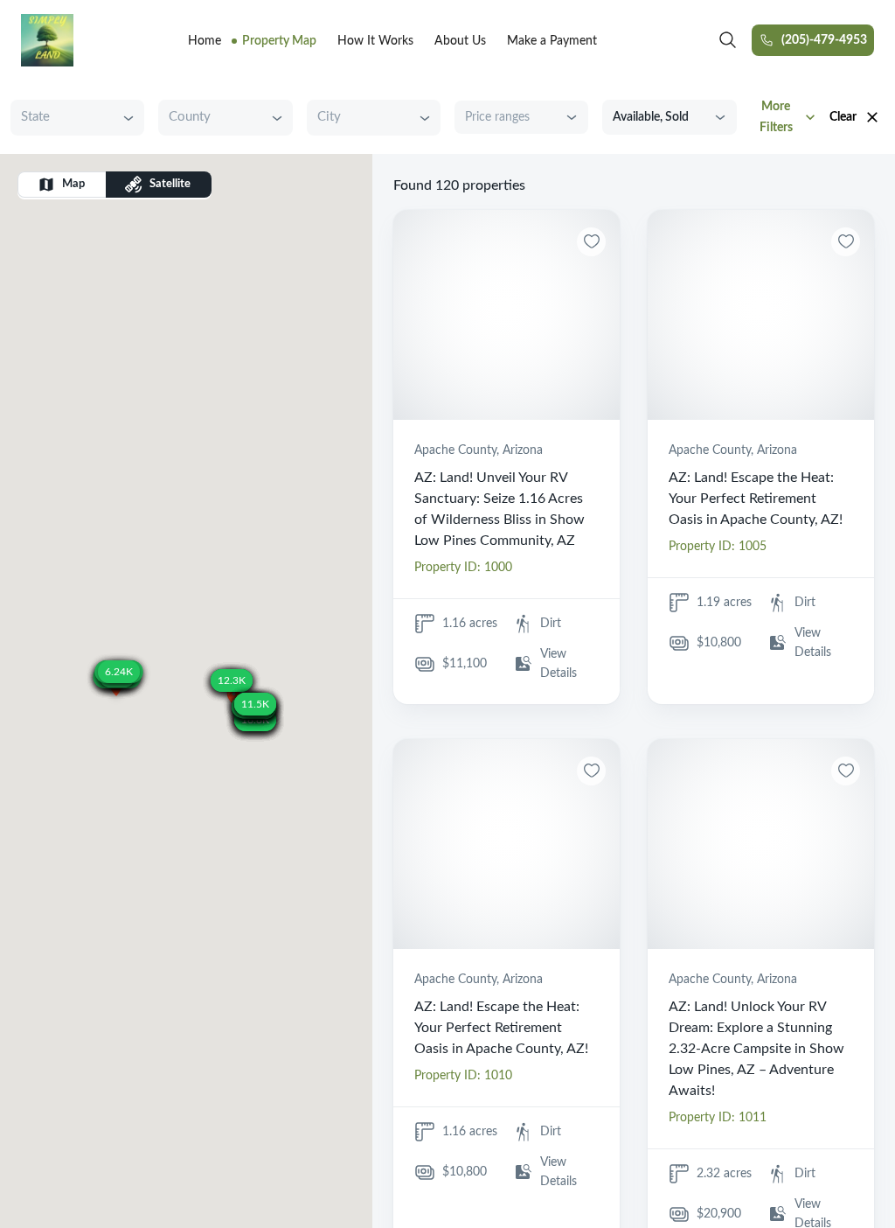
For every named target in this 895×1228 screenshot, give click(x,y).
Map (73, 184)
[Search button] (728, 40)
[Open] (128, 118)
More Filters (776, 117)
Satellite (170, 184)
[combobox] (63, 118)
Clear (843, 117)
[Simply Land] (47, 40)
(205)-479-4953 (824, 40)
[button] (116, 689)
